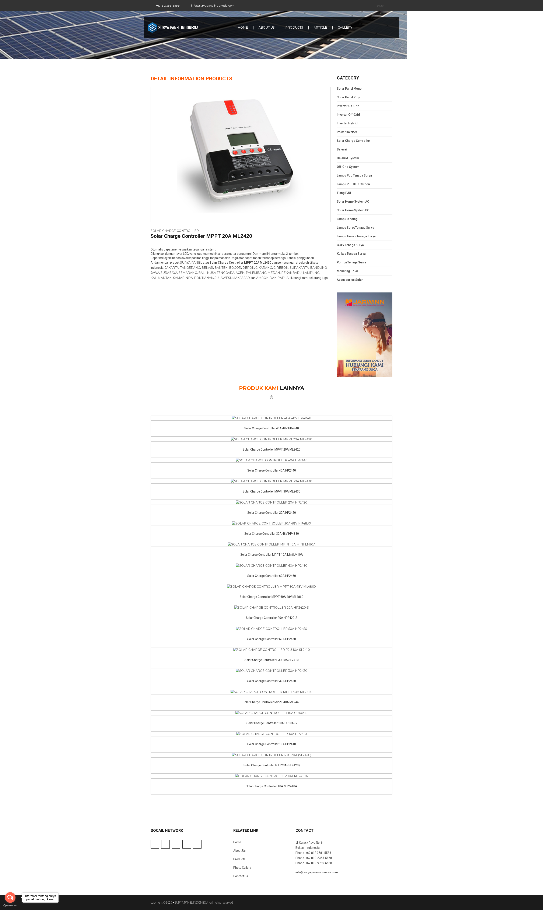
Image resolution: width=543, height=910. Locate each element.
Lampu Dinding (347, 219)
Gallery (345, 27)
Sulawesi (222, 278)
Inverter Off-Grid (348, 114)
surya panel (191, 262)
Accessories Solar (350, 279)
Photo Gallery (242, 867)
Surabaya (169, 273)
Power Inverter (347, 132)
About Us (267, 27)
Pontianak (203, 278)
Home (243, 27)
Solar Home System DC (353, 210)
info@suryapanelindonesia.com (213, 5)
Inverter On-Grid (348, 106)
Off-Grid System (348, 166)
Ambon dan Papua (272, 278)
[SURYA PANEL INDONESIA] (172, 27)
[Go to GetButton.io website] (10, 905)
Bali (202, 273)
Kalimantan (161, 278)
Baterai (342, 149)
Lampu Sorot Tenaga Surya (355, 227)
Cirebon (280, 268)
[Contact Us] (392, 27)
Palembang (256, 273)
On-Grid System (348, 158)
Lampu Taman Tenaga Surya (356, 236)
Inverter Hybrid (347, 123)
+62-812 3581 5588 (168, 5)
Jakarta (172, 268)
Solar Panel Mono (349, 88)
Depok (248, 268)
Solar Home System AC (353, 201)
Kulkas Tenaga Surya (351, 253)
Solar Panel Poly (348, 97)
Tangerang (190, 268)
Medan (274, 273)
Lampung (311, 273)
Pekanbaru (291, 273)
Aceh (240, 273)
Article (320, 27)
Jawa (155, 273)
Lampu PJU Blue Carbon (353, 184)
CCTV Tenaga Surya (350, 245)
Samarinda (183, 278)
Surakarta (299, 268)
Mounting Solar (347, 271)
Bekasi (207, 268)
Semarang (188, 273)
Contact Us (240, 876)
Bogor (235, 268)
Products (294, 27)
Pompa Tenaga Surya (351, 262)
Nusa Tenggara (220, 273)
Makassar (241, 278)
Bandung (318, 268)
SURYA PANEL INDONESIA (191, 902)
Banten (221, 268)
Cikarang (263, 268)
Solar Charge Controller (175, 231)
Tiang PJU (344, 193)
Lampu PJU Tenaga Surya (354, 175)
